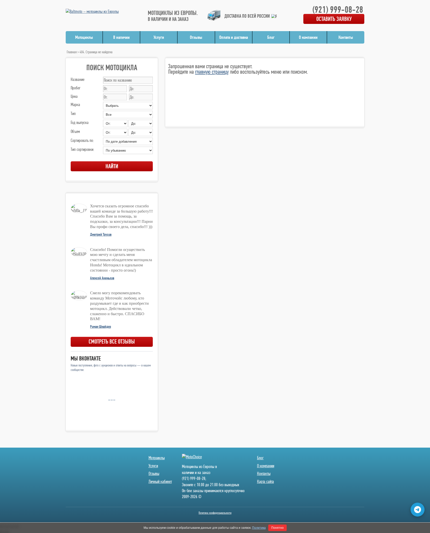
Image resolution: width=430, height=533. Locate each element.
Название (77, 79)
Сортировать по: (82, 140)
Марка (75, 104)
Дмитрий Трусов (100, 234)
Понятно (277, 528)
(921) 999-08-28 (337, 9)
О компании (308, 37)
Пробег (76, 87)
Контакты (345, 37)
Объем (75, 131)
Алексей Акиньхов (102, 278)
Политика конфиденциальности (215, 513)
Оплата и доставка (233, 37)
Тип (73, 113)
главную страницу (212, 71)
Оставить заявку (334, 18)
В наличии (121, 37)
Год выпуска (80, 122)
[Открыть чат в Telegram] (418, 510)
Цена (74, 96)
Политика (259, 528)
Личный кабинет (160, 481)
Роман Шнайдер (100, 326)
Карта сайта (265, 481)
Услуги (159, 37)
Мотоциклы (84, 37)
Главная (72, 52)
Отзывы (196, 37)
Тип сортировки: (82, 149)
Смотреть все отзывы (112, 341)
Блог (270, 37)
